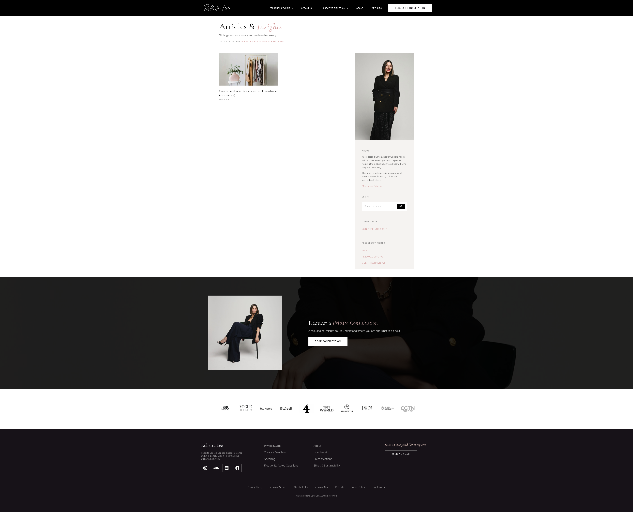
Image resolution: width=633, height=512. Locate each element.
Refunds (339, 487)
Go (400, 206)
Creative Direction (275, 452)
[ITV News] (266, 409)
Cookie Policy (358, 487)
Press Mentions (323, 459)
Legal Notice (379, 487)
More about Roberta (372, 186)
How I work (320, 452)
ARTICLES (377, 8)
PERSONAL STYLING (280, 8)
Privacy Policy (255, 487)
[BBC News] (225, 409)
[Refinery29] (347, 409)
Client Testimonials (374, 263)
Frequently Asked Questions (281, 465)
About (317, 445)
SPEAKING (306, 8)
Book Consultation (328, 341)
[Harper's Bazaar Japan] (286, 409)
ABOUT (359, 8)
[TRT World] (326, 409)
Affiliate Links (301, 487)
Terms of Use (321, 487)
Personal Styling (372, 257)
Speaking (269, 459)
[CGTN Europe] (407, 409)
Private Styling (272, 445)
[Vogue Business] (246, 409)
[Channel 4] (306, 409)
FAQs (364, 251)
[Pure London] (367, 409)
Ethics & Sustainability (327, 465)
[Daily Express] (387, 409)
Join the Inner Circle (374, 229)
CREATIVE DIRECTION (334, 8)
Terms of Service (278, 487)
